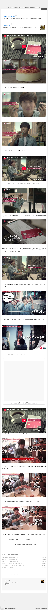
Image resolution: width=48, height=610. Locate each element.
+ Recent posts (4, 600)
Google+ (15, 608)
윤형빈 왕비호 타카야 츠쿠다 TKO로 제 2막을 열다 (11, 572)
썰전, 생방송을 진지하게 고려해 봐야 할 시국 (10, 557)
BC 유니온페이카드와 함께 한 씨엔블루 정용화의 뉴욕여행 (24, 7)
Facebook (9, 608)
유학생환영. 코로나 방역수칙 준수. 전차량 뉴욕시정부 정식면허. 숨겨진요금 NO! (20, 28)
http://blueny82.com (6, 24)
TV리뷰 (4, 554)
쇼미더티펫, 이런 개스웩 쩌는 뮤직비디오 (9, 561)
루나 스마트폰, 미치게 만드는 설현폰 (8, 559)
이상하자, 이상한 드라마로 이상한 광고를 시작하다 (11, 563)
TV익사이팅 (7, 580)
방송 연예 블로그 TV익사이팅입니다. (11, 582)
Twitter (6, 608)
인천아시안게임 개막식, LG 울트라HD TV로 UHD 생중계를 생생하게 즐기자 (15, 569)
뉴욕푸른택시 (6, 26)
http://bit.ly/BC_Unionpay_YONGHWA (22, 539)
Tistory (40, 608)
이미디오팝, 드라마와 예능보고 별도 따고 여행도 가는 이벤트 (13, 565)
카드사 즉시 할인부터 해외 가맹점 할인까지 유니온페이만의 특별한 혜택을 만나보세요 (22, 18)
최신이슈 (8, 554)
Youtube (12, 608)
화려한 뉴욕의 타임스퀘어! (24, 402)
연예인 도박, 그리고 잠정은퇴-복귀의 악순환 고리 (11, 574)
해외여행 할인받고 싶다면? (9, 16)
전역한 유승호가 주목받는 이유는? (8, 567)
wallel (46, 608)
